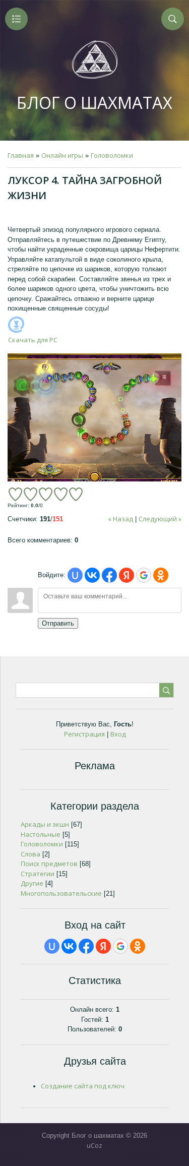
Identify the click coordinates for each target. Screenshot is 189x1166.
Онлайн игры (62, 155)
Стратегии (37, 873)
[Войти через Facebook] (109, 575)
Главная (21, 155)
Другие (32, 883)
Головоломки (112, 155)
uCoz (94, 1145)
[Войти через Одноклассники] (160, 575)
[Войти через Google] (143, 575)
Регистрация (84, 734)
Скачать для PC (32, 339)
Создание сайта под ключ (82, 1085)
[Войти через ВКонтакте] (92, 575)
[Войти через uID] (75, 575)
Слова (30, 853)
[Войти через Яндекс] (126, 575)
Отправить (58, 623)
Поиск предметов (49, 863)
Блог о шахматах (94, 102)
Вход (118, 734)
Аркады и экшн (45, 824)
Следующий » (160, 518)
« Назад (120, 518)
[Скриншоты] (94, 417)
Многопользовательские (61, 893)
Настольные (40, 834)
